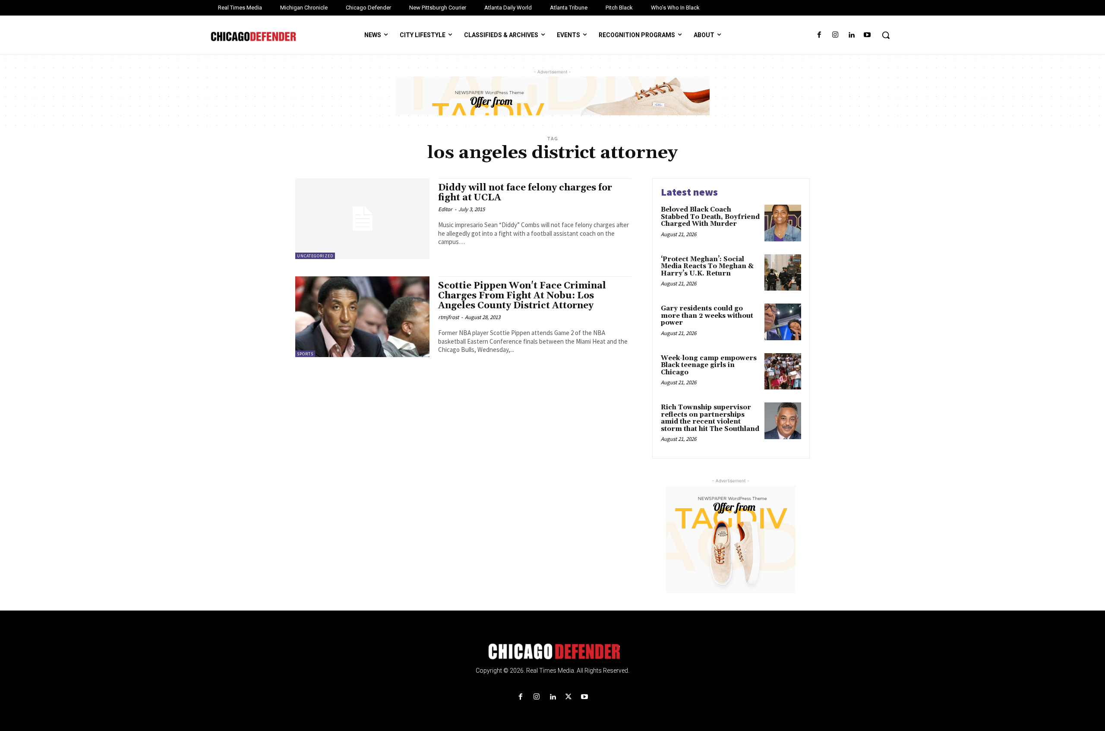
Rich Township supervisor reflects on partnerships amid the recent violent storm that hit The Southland (710, 418)
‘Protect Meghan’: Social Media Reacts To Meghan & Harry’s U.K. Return (707, 266)
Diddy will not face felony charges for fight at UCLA (525, 192)
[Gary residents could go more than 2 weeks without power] (782, 322)
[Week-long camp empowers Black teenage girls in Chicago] (782, 371)
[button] (885, 35)
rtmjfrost (448, 317)
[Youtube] (867, 35)
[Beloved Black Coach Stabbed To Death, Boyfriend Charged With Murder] (782, 223)
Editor (445, 209)
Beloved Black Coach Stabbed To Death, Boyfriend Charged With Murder (710, 217)
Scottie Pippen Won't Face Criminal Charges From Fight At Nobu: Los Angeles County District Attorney (522, 295)
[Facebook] (819, 35)
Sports (305, 354)
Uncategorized (315, 256)
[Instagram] (835, 35)
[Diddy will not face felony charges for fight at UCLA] (362, 218)
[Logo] (552, 651)
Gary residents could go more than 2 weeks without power (707, 315)
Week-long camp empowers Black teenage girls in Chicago (709, 365)
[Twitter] (569, 697)
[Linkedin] (851, 35)
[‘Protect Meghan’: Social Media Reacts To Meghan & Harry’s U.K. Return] (782, 272)
